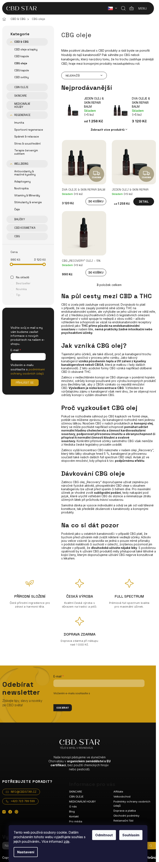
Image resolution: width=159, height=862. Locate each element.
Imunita (19, 122)
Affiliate (118, 791)
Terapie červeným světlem (26, 152)
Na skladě (22, 277)
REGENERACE (22, 115)
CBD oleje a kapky (25, 49)
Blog (72, 811)
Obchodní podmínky (126, 815)
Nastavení (25, 852)
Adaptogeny (22, 181)
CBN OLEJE (21, 87)
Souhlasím (130, 835)
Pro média (75, 821)
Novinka (21, 289)
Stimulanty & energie (28, 202)
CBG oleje (20, 63)
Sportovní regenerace (28, 129)
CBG (17, 236)
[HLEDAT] (151, 845)
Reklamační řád (123, 820)
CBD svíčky (21, 77)
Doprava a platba (124, 810)
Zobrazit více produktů (108, 129)
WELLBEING (21, 163)
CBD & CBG (21, 42)
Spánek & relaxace (26, 136)
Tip (18, 295)
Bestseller (23, 283)
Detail (144, 201)
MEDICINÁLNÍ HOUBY (22, 105)
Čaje (17, 209)
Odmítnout (104, 835)
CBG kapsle (21, 70)
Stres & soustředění (27, 143)
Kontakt (74, 816)
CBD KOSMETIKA (24, 228)
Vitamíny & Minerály (27, 195)
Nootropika (21, 188)
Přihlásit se (25, 382)
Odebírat (62, 707)
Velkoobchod (121, 796)
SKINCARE (20, 95)
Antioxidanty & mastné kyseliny (25, 173)
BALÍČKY (19, 219)
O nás (73, 806)
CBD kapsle (21, 56)
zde (66, 841)
